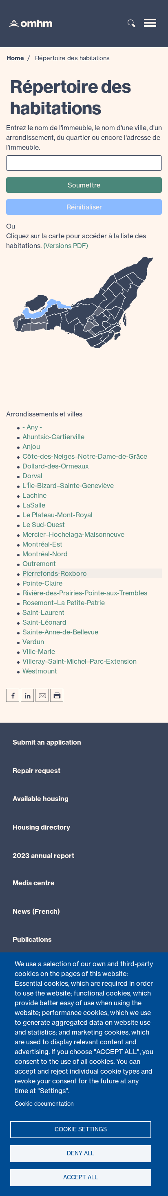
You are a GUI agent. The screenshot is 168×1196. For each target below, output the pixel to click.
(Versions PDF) (65, 246)
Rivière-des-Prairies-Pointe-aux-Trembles (84, 593)
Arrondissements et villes (44, 414)
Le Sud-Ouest (43, 525)
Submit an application (47, 742)
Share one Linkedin (27, 695)
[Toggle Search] (131, 24)
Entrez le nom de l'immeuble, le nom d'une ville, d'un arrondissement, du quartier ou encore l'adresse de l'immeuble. (84, 137)
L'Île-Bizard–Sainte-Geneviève (68, 485)
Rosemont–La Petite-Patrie (63, 603)
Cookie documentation (44, 1103)
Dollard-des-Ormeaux (55, 466)
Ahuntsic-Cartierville (53, 437)
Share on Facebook (12, 695)
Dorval (32, 476)
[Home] (26, 23)
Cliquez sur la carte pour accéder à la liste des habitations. (76, 236)
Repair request (36, 771)
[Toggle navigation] (150, 23)
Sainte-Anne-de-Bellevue (60, 632)
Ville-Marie (38, 651)
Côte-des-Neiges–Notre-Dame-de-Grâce (84, 456)
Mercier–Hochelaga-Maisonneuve (73, 534)
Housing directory (41, 827)
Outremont (39, 564)
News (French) (36, 911)
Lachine (34, 495)
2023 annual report (43, 856)
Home (15, 58)
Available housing (41, 799)
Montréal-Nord (45, 554)
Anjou (31, 446)
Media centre (34, 883)
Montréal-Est (42, 544)
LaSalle (33, 505)
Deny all (80, 1153)
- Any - (32, 427)
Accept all (80, 1177)
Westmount (39, 671)
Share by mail (42, 695)
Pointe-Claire (42, 583)
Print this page (56, 695)
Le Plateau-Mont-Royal (57, 515)
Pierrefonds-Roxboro (54, 573)
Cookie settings (81, 1129)
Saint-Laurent (43, 612)
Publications (32, 939)
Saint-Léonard (44, 622)
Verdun (33, 642)
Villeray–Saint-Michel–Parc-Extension (79, 661)
